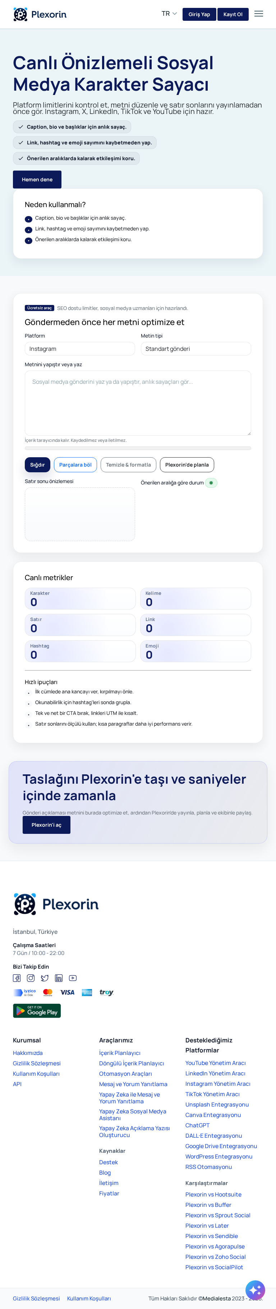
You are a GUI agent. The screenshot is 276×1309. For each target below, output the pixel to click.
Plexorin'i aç (46, 824)
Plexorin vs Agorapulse (215, 1246)
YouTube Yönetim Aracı (215, 1063)
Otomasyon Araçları (125, 1074)
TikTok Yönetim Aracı (212, 1094)
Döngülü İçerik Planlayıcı (131, 1063)
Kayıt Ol (233, 14)
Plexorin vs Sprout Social (217, 1215)
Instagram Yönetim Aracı (217, 1084)
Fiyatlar (109, 1193)
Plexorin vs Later (207, 1225)
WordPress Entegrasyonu (219, 1156)
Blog (105, 1172)
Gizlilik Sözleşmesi (37, 1063)
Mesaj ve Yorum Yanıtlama (133, 1084)
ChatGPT (197, 1125)
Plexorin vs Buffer (208, 1205)
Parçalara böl (75, 464)
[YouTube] (73, 978)
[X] (45, 978)
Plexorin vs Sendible (211, 1236)
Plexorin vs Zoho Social (215, 1257)
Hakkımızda (28, 1053)
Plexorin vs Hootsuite (213, 1194)
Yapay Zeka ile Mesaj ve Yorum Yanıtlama (129, 1097)
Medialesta (217, 1298)
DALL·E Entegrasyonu (213, 1136)
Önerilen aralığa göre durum (172, 482)
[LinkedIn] (59, 978)
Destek (108, 1162)
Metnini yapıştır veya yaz (53, 364)
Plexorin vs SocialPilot (214, 1267)
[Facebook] (16, 978)
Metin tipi (151, 336)
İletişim (109, 1183)
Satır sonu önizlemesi (49, 481)
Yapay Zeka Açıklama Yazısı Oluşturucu (134, 1131)
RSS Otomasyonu (208, 1167)
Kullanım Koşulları (36, 1074)
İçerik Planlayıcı (120, 1053)
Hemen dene (37, 179)
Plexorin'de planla (187, 464)
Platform (35, 336)
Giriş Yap (199, 14)
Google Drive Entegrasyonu (221, 1146)
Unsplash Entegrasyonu (217, 1104)
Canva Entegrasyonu (213, 1115)
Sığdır (37, 464)
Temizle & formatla (128, 464)
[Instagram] (30, 978)
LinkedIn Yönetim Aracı (215, 1073)
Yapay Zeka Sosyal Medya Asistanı (132, 1114)
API (17, 1084)
